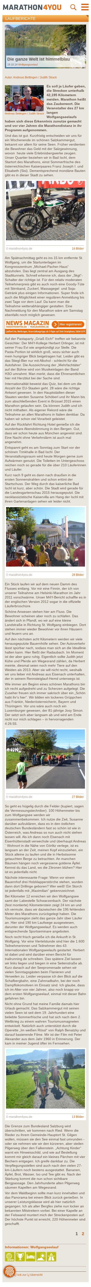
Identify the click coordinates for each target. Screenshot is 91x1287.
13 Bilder (78, 1117)
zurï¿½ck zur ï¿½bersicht (25, 1275)
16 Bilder (78, 248)
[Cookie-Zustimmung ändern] (9, 1271)
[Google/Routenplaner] (52, 1257)
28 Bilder (78, 575)
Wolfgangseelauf (28, 64)
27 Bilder (78, 797)
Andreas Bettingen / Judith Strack (35, 77)
